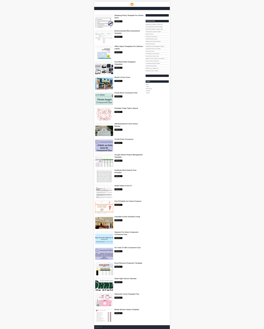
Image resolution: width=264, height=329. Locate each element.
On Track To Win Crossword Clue (127, 248)
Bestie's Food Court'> (100, 76)
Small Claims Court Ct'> (100, 185)
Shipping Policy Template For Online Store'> (103, 15)
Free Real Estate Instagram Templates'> (101, 62)
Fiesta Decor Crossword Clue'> (102, 92)
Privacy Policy (149, 88)
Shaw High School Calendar (125, 278)
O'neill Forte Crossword (123, 139)
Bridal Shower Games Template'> (102, 309)
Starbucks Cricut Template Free (126, 294)
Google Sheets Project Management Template (128, 156)
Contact (147, 86)
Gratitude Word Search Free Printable (125, 171)
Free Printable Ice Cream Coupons (127, 201)
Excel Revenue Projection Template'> (103, 262)
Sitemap (147, 92)
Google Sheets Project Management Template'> (103, 155)
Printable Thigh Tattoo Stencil (126, 108)
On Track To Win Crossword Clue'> (103, 247)
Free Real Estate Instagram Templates (125, 63)
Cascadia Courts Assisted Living (127, 217)
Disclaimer (148, 90)
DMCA (147, 84)
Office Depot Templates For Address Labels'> (103, 46)
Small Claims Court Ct (123, 186)
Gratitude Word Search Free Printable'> (104, 169)
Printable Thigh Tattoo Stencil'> (102, 107)
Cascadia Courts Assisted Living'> (103, 216)
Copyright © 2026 (98, 327)
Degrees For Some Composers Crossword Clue (126, 233)
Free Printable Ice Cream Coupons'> (103, 200)
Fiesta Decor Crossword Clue (125, 93)
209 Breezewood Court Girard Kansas (126, 125)
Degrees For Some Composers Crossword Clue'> (102, 232)
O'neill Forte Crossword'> (101, 138)
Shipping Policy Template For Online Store (128, 16)
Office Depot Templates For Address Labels (128, 47)
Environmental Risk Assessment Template (127, 32)
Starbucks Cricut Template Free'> (102, 293)
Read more (118, 21)
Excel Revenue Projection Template (128, 263)
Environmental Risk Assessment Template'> (102, 31)
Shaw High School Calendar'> (102, 278)
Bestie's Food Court (122, 77)
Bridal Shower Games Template (126, 309)
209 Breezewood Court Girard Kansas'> (102, 124)
